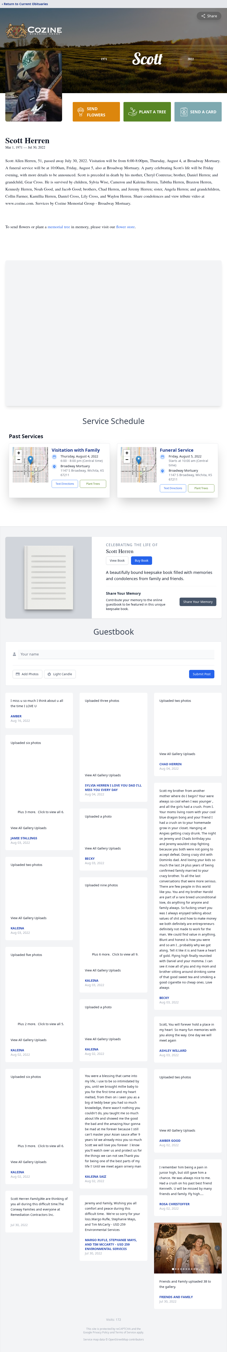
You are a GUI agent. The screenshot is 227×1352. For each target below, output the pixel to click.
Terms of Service (125, 1332)
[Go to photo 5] (184, 1269)
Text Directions (65, 484)
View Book (117, 560)
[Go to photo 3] (178, 1269)
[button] (30, 460)
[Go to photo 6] (186, 1269)
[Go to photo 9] (194, 1269)
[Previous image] (158, 1248)
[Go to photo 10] (197, 1269)
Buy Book (141, 560)
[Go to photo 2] (176, 1269)
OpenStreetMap (118, 1339)
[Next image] (217, 1248)
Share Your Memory (198, 602)
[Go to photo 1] (173, 1269)
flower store (125, 226)
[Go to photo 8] (192, 1269)
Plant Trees (93, 484)
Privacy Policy (101, 1332)
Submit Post (202, 674)
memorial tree (59, 226)
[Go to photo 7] (189, 1269)
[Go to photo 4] (181, 1269)
